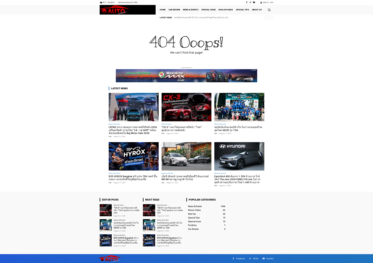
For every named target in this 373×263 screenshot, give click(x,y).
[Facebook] (246, 2)
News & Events (114, 124)
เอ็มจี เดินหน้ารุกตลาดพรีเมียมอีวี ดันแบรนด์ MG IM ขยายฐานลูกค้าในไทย (185, 178)
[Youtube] (254, 2)
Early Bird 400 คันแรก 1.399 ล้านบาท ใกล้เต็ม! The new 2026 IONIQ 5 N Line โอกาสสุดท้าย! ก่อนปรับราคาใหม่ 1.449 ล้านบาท (237, 179)
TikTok (255, 258)
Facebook (240, 258)
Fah (110, 136)
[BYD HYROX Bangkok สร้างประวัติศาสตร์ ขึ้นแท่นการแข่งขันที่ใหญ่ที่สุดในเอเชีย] (134, 156)
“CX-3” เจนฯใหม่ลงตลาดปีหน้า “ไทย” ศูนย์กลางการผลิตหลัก (182, 129)
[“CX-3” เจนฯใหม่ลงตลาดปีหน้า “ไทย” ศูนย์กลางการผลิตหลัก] (187, 107)
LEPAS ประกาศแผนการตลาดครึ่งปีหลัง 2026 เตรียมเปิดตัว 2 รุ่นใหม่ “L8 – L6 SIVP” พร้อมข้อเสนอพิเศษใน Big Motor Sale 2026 (133, 130)
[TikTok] (250, 2)
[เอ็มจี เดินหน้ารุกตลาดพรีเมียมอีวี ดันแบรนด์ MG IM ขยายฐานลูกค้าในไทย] (187, 156)
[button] (269, 10)
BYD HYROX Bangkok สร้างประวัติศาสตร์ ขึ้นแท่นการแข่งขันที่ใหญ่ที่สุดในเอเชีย (133, 178)
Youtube (269, 258)
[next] (271, 17)
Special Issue (166, 124)
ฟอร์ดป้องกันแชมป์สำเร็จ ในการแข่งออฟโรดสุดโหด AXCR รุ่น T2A (201, 17)
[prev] (267, 17)
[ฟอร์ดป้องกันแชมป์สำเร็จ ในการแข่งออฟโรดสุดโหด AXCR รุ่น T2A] (239, 107)
